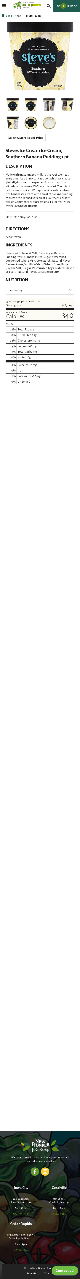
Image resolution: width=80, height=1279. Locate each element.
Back (8, 15)
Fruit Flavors (33, 15)
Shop (18, 15)
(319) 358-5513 (59, 1213)
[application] (65, 1271)
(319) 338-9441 (21, 1213)
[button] (13, 105)
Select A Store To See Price (25, 137)
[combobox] (40, 290)
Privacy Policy (33, 1273)
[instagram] (45, 1171)
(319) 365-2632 (20, 1249)
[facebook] (35, 1171)
